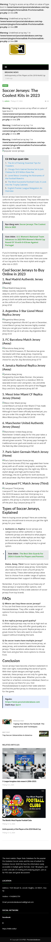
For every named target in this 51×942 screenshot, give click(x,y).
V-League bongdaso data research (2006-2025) (19, 781)
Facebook (6, 917)
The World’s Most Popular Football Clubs (17, 820)
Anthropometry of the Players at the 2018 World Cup (25, 75)
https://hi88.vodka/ (9, 929)
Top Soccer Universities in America (17, 735)
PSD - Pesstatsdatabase (31, 940)
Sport (5, 85)
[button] (6, 67)
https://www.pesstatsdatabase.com (22, 702)
